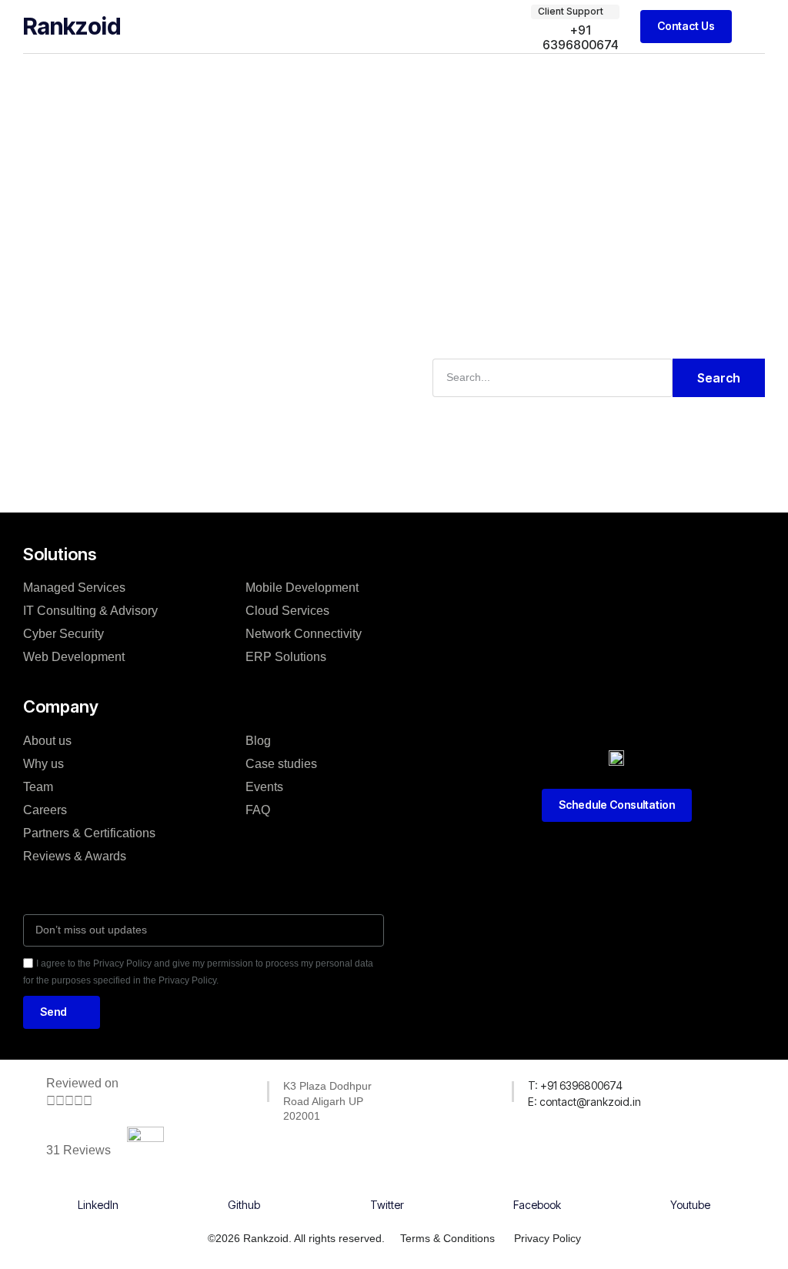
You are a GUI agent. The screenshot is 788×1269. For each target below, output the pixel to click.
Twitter (387, 1204)
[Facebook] (537, 1188)
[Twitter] (387, 1188)
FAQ (257, 810)
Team (38, 786)
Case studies (281, 763)
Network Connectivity (303, 633)
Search (718, 378)
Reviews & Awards (74, 856)
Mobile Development (302, 587)
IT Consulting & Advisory (90, 610)
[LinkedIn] (98, 1188)
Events (264, 786)
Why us (43, 763)
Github (244, 1204)
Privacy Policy (547, 1238)
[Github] (244, 1188)
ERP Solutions (285, 656)
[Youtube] (690, 1188)
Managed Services (74, 587)
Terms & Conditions (447, 1238)
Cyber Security (63, 633)
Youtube (690, 1204)
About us (47, 740)
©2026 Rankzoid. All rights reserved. (296, 1238)
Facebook (537, 1204)
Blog (258, 740)
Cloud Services (287, 610)
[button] (754, 26)
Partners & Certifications (89, 833)
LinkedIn (98, 1204)
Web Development (74, 656)
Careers (45, 810)
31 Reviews (78, 1150)
